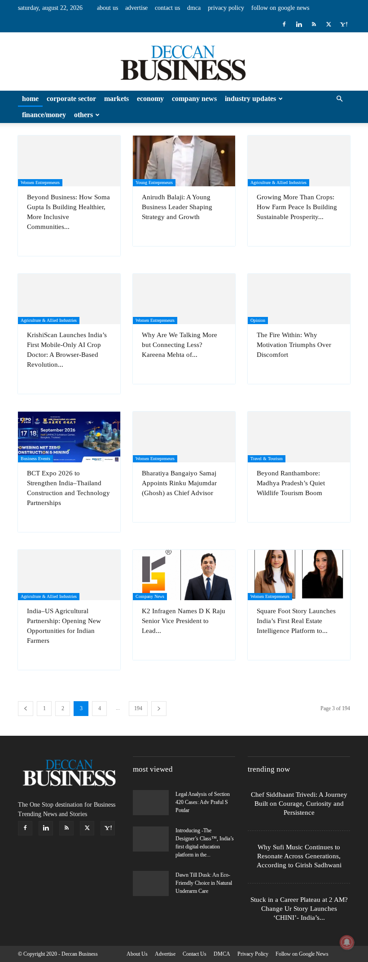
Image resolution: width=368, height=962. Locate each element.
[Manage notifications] (347, 942)
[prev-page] (25, 708)
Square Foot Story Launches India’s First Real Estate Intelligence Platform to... (296, 620)
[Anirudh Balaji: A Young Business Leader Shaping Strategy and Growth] (184, 161)
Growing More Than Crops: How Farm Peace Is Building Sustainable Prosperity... (297, 206)
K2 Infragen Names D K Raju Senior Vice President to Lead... (183, 620)
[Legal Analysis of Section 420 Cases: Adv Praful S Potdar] (151, 802)
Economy (150, 98)
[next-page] (158, 708)
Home (30, 98)
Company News (194, 98)
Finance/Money (44, 115)
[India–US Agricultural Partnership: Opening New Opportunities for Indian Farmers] (69, 575)
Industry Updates (250, 98)
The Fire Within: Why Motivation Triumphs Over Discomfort (294, 344)
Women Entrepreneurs (40, 182)
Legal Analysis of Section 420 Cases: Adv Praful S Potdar (202, 802)
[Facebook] (284, 24)
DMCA (194, 7)
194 (138, 708)
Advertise (136, 7)
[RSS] (313, 24)
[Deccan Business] (184, 62)
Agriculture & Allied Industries (278, 182)
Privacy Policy (226, 7)
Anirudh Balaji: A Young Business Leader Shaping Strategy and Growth (177, 206)
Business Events (35, 458)
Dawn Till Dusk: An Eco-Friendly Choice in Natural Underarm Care (203, 883)
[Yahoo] (343, 24)
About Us (107, 7)
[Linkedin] (299, 24)
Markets (116, 98)
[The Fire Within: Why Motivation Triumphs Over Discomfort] (299, 299)
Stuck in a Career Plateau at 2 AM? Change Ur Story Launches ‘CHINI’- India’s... (299, 908)
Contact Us (167, 7)
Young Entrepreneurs (154, 182)
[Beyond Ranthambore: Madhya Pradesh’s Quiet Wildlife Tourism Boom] (299, 437)
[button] (339, 99)
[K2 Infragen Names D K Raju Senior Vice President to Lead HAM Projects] (184, 575)
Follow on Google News (280, 7)
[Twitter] (328, 24)
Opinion (257, 320)
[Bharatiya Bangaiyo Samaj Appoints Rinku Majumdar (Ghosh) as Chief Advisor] (184, 437)
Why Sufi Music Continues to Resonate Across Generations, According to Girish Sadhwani (299, 856)
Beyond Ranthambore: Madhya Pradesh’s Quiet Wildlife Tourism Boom (291, 483)
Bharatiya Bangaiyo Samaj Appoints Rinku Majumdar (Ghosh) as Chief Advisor (179, 483)
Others (83, 115)
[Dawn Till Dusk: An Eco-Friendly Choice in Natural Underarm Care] (151, 883)
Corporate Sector (71, 98)
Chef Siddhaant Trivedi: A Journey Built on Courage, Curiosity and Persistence (299, 803)
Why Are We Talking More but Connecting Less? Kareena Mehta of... (179, 344)
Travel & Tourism (266, 458)
